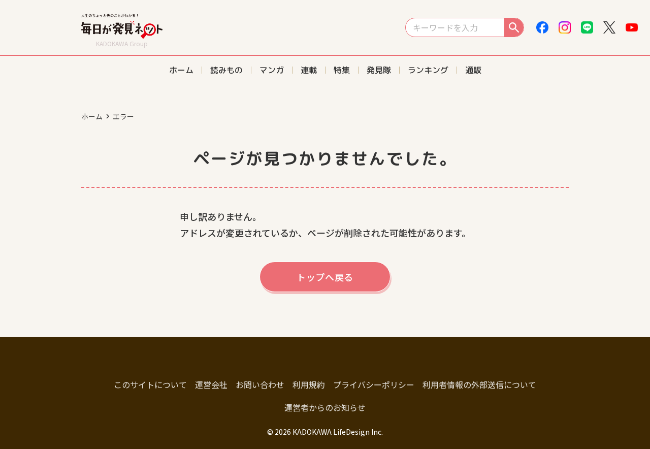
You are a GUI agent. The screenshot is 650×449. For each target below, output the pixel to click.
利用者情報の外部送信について (479, 384)
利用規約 (308, 384)
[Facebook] (542, 27)
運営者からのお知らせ (325, 407)
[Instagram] (565, 27)
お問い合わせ (260, 384)
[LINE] (587, 27)
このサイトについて (150, 384)
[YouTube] (632, 27)
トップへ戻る (325, 276)
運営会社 (211, 384)
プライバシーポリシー (373, 384)
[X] (609, 27)
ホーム (92, 116)
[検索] (514, 27)
